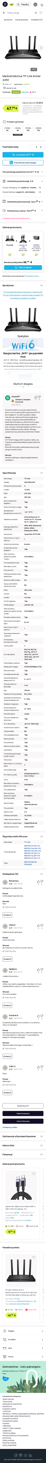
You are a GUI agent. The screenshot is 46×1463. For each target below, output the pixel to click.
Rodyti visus (23, 1106)
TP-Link (27, 842)
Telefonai (7, 1411)
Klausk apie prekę (21, 20)
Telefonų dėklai (9, 1433)
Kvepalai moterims (10, 1418)
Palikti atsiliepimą (23, 1113)
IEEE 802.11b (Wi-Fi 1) (32, 853)
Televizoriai (7, 1401)
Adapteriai (7, 1430)
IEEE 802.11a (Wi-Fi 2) (32, 846)
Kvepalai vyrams (9, 1409)
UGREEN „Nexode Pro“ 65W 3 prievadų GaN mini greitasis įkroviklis (36, 250)
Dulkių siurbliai (8, 1440)
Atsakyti (7, 915)
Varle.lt (16, 92)
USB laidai (7, 1426)
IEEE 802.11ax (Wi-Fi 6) (32, 851)
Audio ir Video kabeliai (12, 1428)
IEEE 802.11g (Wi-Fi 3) (32, 856)
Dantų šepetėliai (9, 1445)
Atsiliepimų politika (10, 1127)
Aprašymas (8, 20)
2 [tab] (24, 1391)
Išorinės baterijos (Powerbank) (16, 1435)
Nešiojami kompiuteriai (12, 1404)
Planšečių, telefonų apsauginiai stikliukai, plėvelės (23, 1413)
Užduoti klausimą (23, 1121)
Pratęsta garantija (15, 122)
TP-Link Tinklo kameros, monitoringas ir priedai (21, 295)
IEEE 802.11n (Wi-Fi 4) (32, 858)
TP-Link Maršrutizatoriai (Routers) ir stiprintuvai (22, 292)
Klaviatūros (7, 1406)
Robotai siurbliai (9, 1443)
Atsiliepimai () (37, 20)
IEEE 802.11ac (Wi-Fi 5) (32, 848)
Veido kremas (8, 1399)
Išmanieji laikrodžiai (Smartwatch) (17, 1416)
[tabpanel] (23, 1377)
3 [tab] (28, 1391)
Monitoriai (7, 1438)
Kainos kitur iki (32, 102)
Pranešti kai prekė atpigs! (25, 162)
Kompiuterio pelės (10, 1421)
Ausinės (6, 1423)
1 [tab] (19, 1391)
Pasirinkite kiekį (10, 146)
